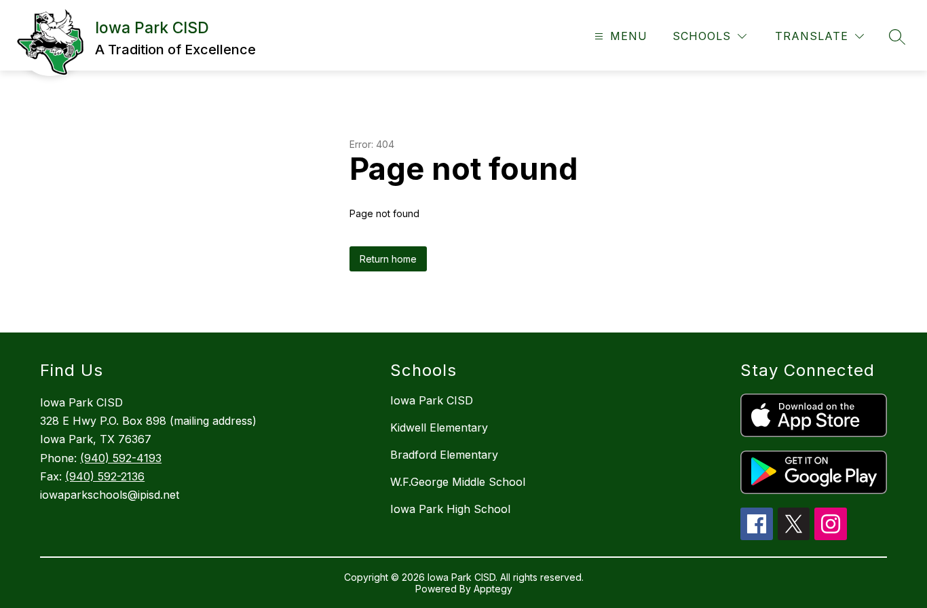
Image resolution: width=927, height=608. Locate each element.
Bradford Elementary (444, 454)
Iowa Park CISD (431, 400)
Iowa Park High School (450, 509)
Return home (388, 259)
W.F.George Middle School (457, 482)
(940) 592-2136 (105, 476)
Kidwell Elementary (439, 427)
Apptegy (493, 588)
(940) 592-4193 (121, 458)
